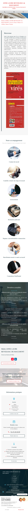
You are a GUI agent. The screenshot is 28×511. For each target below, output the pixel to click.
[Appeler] (4, 11)
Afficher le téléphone (15, 490)
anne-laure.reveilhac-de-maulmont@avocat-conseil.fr (15, 492)
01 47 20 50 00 (15, 432)
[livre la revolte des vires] (15, 85)
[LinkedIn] (15, 359)
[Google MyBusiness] (12, 359)
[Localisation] (14, 11)
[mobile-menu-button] (23, 12)
